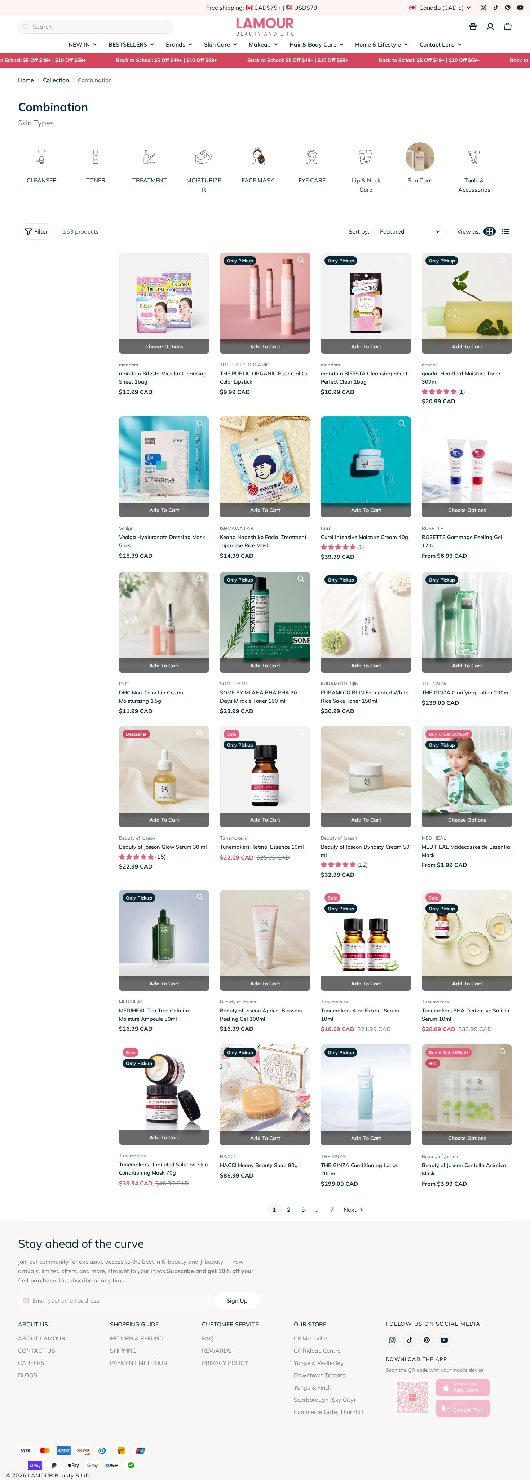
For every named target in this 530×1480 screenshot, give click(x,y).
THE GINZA (434, 683)
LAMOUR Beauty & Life (59, 1475)
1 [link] (274, 1209)
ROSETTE (432, 528)
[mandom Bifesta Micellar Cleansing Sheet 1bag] (164, 298)
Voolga (126, 528)
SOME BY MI (233, 683)
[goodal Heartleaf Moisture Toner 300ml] (467, 298)
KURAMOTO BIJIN (340, 683)
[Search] (25, 27)
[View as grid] (489, 231)
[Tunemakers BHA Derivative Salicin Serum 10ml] (467, 935)
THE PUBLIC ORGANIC (244, 364)
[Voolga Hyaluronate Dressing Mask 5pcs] (164, 461)
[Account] (490, 26)
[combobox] (95, 27)
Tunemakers (233, 838)
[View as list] (505, 231)
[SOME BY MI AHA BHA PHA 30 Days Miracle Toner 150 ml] (265, 617)
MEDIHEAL (434, 838)
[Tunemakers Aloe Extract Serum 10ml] (366, 935)
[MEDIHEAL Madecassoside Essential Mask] (467, 771)
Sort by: (359, 231)
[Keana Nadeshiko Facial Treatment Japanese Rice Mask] (265, 461)
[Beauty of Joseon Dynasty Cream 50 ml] (366, 771)
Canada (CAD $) (441, 7)
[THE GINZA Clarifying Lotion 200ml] (467, 617)
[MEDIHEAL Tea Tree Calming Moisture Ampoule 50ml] (164, 935)
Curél (326, 528)
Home (26, 80)
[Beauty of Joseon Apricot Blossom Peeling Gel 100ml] (265, 935)
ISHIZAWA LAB (236, 528)
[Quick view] (199, 260)
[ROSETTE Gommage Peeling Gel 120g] (467, 461)
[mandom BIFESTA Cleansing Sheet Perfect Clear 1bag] (366, 298)
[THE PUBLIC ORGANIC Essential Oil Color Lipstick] (265, 298)
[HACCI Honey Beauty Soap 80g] (265, 1089)
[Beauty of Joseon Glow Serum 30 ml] (164, 771)
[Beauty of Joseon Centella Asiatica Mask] (467, 1089)
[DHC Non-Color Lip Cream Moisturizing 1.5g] (164, 617)
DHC (124, 683)
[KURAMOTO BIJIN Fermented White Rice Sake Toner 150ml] (366, 617)
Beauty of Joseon (137, 838)
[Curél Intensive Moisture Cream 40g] (366, 461)
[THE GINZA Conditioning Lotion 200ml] (366, 1089)
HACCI (227, 1156)
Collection (56, 80)
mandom (128, 364)
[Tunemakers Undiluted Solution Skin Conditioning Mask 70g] (164, 1089)
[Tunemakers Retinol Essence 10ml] (265, 771)
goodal (429, 364)
